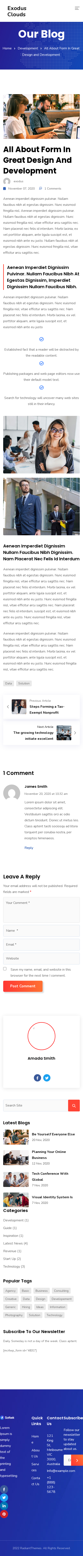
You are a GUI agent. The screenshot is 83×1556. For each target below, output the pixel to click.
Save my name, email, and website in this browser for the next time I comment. (41, 972)
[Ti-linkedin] (4, 1506)
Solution (24, 683)
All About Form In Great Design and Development (37, 160)
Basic (25, 1291)
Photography (14, 1315)
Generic (10, 1307)
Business (42, 1291)
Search (74, 1105)
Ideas (40, 1307)
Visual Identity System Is (52, 1197)
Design (40, 1299)
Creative (11, 1299)
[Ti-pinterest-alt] (4, 1514)
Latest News (13, 1243)
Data (8, 683)
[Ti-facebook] (4, 1489)
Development (28, 48)
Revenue (9, 1251)
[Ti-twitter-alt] (4, 1498)
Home (7, 48)
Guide (7, 1228)
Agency (10, 1291)
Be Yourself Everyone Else (53, 1134)
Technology (11, 1266)
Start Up (9, 1258)
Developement (62, 1299)
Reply (28, 847)
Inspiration (10, 1235)
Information (57, 1307)
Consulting (61, 1291)
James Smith (35, 786)
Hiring (26, 1307)
